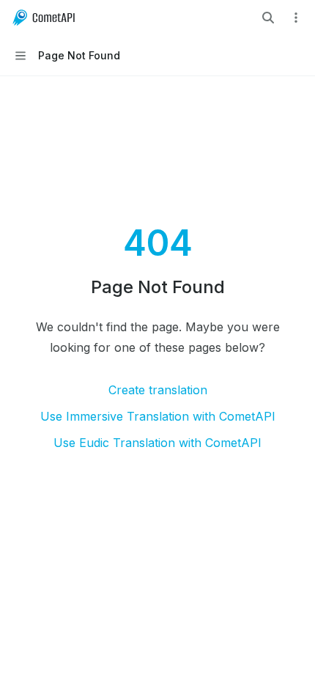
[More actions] (296, 17)
